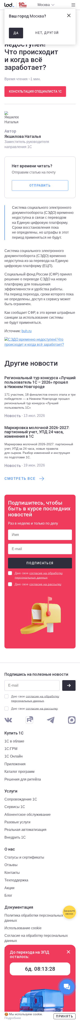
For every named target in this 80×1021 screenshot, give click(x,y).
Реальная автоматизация (25, 830)
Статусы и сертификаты (24, 857)
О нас (9, 849)
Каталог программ (19, 771)
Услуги (10, 791)
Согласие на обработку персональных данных (36, 938)
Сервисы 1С (14, 807)
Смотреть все (19, 478)
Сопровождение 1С (20, 799)
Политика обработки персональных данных (33, 918)
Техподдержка (16, 880)
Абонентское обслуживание (27, 814)
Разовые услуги (17, 822)
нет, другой (47, 33)
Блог (8, 895)
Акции (9, 888)
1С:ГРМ (10, 749)
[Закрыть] (68, 951)
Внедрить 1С (15, 837)
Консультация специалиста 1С (35, 91)
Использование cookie (23, 928)
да (16, 33)
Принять (64, 1016)
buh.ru (27, 331)
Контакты (12, 873)
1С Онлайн (13, 756)
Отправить (40, 185)
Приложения (15, 764)
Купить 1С (14, 733)
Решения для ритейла (22, 779)
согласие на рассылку (45, 584)
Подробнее (12, 1018)
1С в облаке (14, 741)
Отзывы (11, 865)
